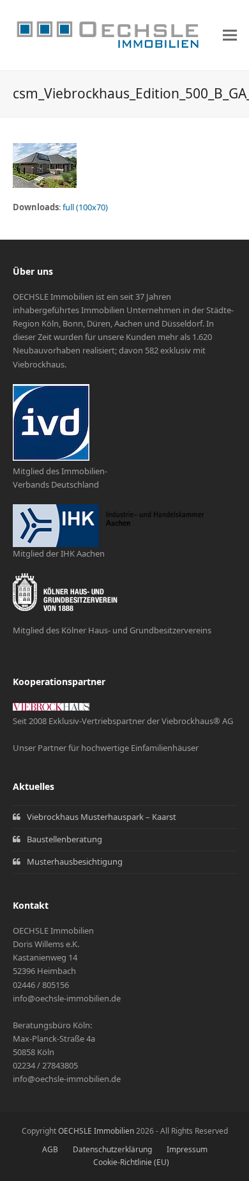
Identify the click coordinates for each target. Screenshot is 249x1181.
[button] (230, 35)
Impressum (187, 1149)
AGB (50, 1149)
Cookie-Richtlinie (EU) (131, 1162)
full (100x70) (85, 207)
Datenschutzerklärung (112, 1149)
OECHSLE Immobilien (96, 1130)
